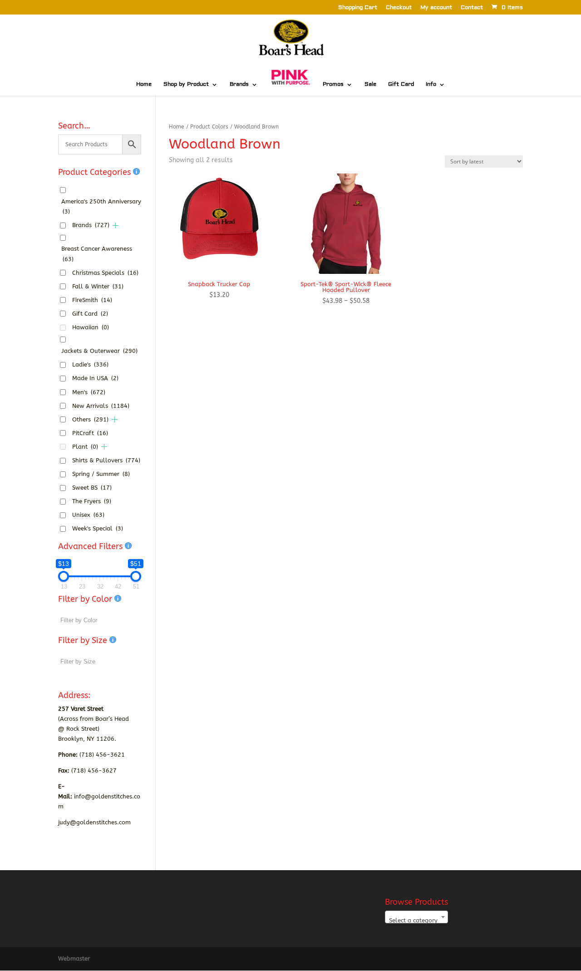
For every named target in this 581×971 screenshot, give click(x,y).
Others (90, 419)
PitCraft (90, 433)
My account (436, 8)
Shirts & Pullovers (106, 460)
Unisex (88, 514)
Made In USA (95, 378)
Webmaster (74, 958)
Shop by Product (186, 84)
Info (431, 84)
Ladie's (90, 364)
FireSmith (92, 300)
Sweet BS (92, 487)
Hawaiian (90, 327)
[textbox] (416, 920)
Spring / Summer (101, 474)
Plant (85, 446)
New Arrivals (100, 405)
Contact (472, 8)
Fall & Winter (97, 286)
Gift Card (401, 84)
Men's (88, 392)
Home (144, 84)
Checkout (399, 8)
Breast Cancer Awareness (96, 253)
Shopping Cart (357, 8)
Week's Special (97, 528)
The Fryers (91, 501)
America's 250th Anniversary (101, 206)
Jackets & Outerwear (99, 350)
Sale (370, 84)
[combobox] (416, 917)
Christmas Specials (105, 272)
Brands (239, 84)
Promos (333, 84)
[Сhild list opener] (115, 225)
